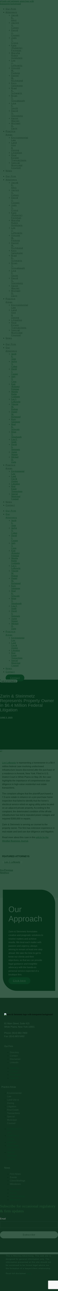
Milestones (8, 681)
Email (3, 1219)
